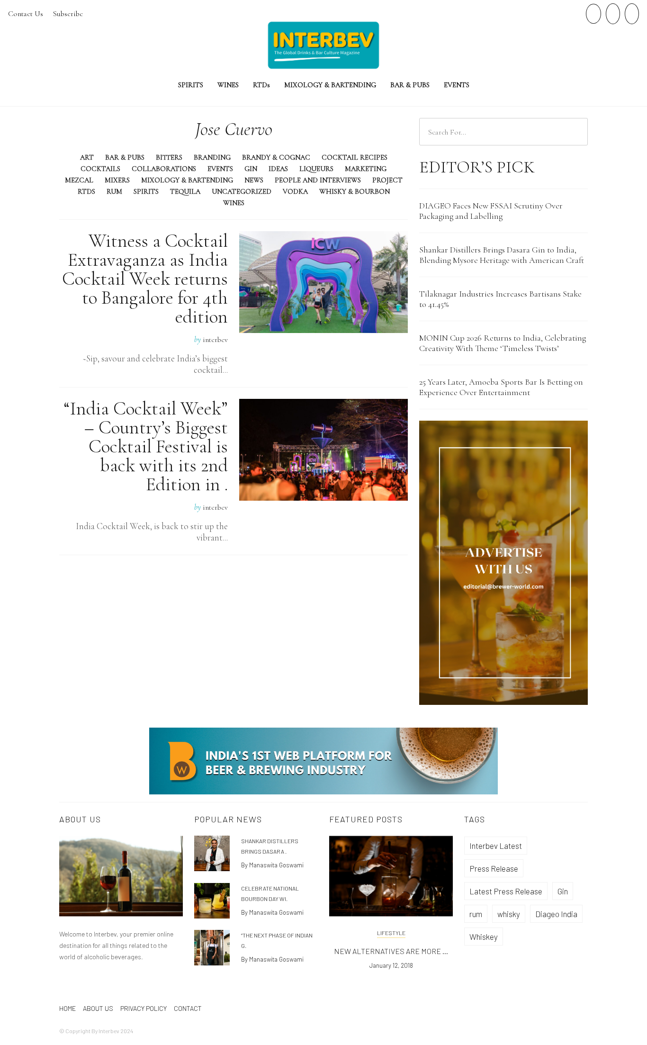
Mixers (117, 180)
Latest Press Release (505, 891)
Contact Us (25, 13)
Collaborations (164, 168)
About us (98, 1008)
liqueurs (316, 168)
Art (87, 157)
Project (387, 180)
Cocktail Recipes (354, 157)
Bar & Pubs (410, 85)
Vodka (295, 191)
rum (475, 914)
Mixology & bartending (330, 85)
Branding (212, 157)
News (253, 180)
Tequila (185, 191)
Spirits (190, 85)
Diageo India (556, 914)
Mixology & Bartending (187, 180)
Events (456, 85)
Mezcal (79, 180)
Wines (228, 85)
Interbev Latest (495, 845)
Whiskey (483, 936)
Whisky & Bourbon (354, 191)
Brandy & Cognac (276, 157)
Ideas (278, 168)
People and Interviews (318, 180)
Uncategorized (241, 191)
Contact (188, 1008)
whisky (508, 914)
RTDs (86, 191)
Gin (250, 168)
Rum (114, 191)
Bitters (169, 157)
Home (67, 1008)
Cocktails (100, 168)
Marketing (365, 168)
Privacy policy (143, 1008)
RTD (261, 85)
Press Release (493, 868)
